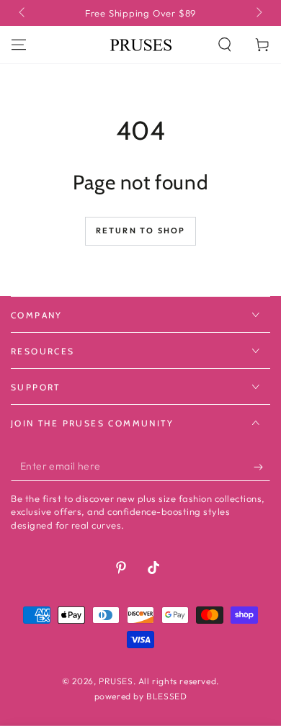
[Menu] (18, 44)
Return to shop (141, 230)
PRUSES (116, 681)
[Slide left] (23, 13)
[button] (225, 44)
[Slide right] (258, 13)
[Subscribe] (262, 467)
